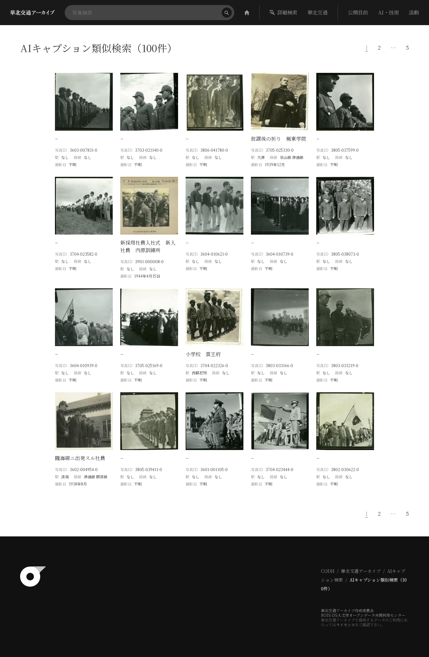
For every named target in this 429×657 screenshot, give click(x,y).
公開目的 (358, 12)
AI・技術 (388, 12)
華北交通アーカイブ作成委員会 (347, 610)
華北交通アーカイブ (361, 571)
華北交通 (317, 12)
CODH (327, 571)
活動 (414, 12)
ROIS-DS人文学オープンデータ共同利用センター (363, 615)
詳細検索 (287, 12)
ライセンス (345, 624)
